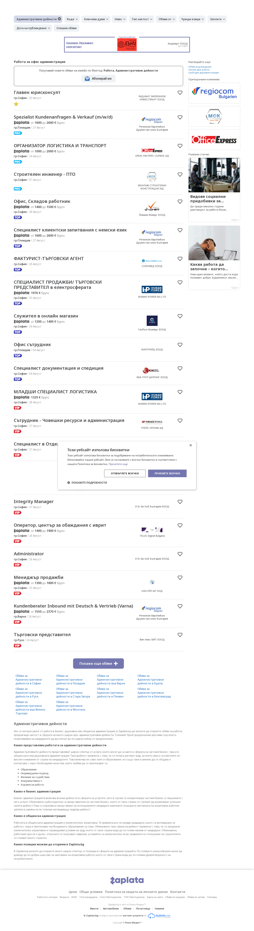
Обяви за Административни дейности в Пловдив (70, 679)
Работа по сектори (47, 897)
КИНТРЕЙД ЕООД (152, 349)
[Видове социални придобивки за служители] (214, 190)
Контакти (177, 892)
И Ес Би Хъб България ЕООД (152, 506)
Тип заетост (140, 19)
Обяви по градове (175, 897)
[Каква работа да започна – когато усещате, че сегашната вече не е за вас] (214, 258)
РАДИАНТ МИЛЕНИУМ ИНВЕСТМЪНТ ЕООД (152, 98)
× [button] (190, 445)
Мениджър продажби (38, 577)
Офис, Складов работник (42, 201)
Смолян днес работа (198, 69)
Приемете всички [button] (167, 473)
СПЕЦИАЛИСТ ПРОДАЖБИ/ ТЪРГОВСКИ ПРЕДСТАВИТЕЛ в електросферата (58, 284)
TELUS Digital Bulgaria (152, 535)
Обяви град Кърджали (199, 66)
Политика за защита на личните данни (136, 892)
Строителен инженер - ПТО (44, 174)
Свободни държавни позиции (203, 72)
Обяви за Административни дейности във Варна (111, 679)
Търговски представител (42, 634)
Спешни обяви (67, 28)
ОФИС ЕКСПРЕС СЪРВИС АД (152, 155)
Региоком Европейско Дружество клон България (152, 128)
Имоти (94, 908)
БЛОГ (74, 897)
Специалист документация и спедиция (59, 368)
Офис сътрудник (32, 344)
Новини (159, 908)
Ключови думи (94, 19)
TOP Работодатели (134, 897)
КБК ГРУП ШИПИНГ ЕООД (152, 377)
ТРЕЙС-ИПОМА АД (152, 427)
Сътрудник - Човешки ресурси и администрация (69, 420)
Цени (73, 892)
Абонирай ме (102, 78)
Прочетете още (118, 464)
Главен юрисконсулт (37, 92)
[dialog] (127, 465)
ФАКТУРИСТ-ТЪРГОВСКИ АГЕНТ (49, 258)
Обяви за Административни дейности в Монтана (70, 705)
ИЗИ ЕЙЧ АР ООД (152, 591)
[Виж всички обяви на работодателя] (152, 123)
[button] (87, 482)
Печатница (143, 908)
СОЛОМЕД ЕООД (152, 266)
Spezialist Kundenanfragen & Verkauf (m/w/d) (63, 117)
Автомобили (111, 908)
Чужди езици (190, 19)
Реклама (212, 897)
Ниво (118, 19)
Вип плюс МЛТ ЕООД (152, 639)
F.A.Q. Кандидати (88, 897)
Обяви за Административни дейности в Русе (29, 692)
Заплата (216, 19)
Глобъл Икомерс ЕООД (152, 329)
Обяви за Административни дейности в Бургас (151, 679)
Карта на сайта (155, 897)
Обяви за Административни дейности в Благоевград (154, 692)
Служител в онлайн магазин (46, 316)
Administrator (29, 553)
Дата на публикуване (32, 28)
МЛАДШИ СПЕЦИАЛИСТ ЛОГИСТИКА (55, 391)
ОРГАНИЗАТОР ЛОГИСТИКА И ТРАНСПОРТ (60, 145)
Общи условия (90, 892)
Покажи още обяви (95, 663)
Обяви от (165, 19)
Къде (70, 19)
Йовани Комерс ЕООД (152, 214)
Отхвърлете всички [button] (125, 473)
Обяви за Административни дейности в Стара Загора (73, 692)
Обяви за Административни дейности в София (29, 679)
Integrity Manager (34, 501)
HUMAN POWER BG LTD (152, 296)
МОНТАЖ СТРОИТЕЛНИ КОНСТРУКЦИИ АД (152, 187)
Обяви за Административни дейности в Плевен (110, 692)
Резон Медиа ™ (133, 922)
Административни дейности (37, 19)
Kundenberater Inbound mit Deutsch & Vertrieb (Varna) (73, 606)
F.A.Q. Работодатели (110, 897)
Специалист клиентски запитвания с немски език (70, 230)
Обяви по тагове (196, 897)
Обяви (127, 908)
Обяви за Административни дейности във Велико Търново (30, 707)
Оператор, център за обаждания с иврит (60, 525)
